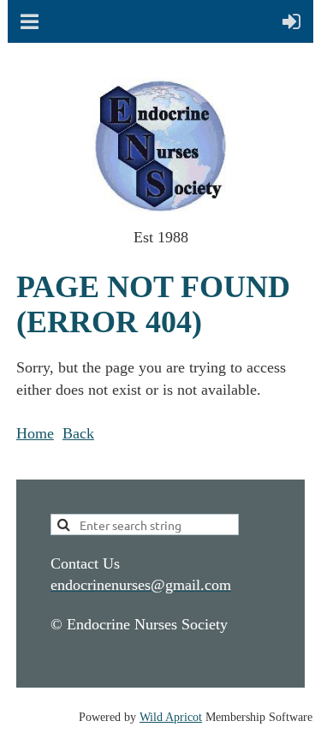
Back (78, 433)
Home (35, 433)
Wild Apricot (171, 717)
